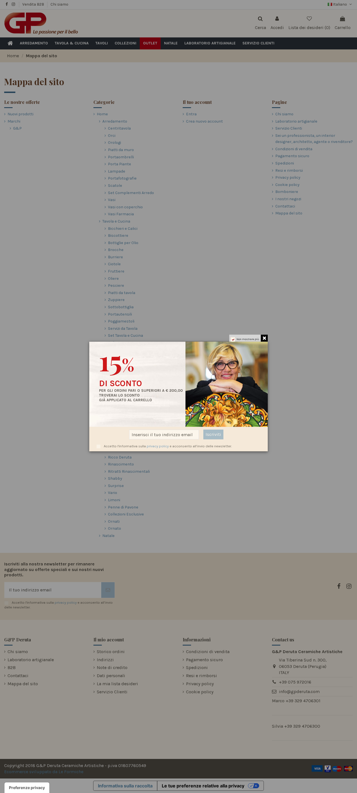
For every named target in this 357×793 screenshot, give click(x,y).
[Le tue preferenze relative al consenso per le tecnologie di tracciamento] (26, 787)
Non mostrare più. (248, 339)
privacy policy (158, 446)
